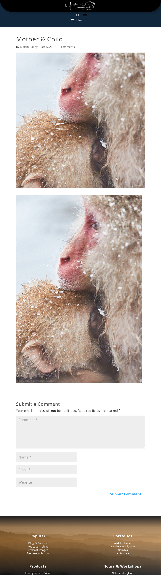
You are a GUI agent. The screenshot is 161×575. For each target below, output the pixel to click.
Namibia (123, 550)
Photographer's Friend (38, 573)
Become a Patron (38, 553)
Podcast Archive (38, 546)
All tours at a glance (123, 573)
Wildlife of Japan (123, 543)
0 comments (67, 47)
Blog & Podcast (38, 543)
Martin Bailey (29, 47)
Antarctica (123, 553)
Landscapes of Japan (123, 546)
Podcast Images (38, 550)
